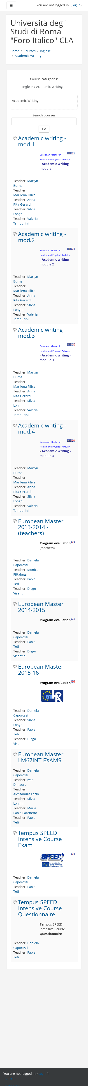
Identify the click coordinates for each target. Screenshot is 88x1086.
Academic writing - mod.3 (42, 333)
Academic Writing (28, 55)
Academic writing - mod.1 (42, 141)
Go (44, 129)
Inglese (45, 51)
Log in (76, 5)
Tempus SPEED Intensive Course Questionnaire (40, 908)
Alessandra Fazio (26, 794)
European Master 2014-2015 (40, 607)
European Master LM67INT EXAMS (40, 757)
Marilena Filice (24, 195)
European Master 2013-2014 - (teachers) (40, 527)
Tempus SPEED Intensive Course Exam (40, 839)
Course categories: (44, 79)
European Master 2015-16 (40, 670)
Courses (29, 51)
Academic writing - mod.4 (42, 429)
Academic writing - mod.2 (42, 237)
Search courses (44, 115)
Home (14, 51)
